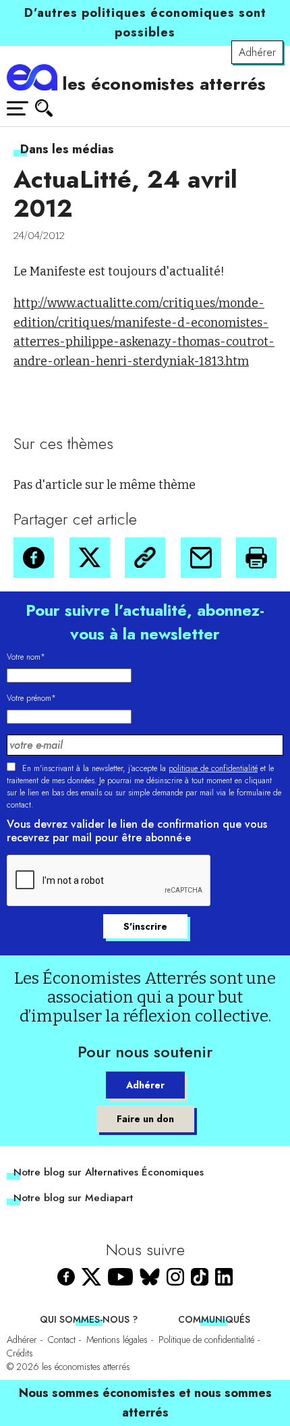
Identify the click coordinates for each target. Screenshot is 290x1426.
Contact (62, 1339)
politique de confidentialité (213, 768)
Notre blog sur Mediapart (73, 1197)
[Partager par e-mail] (201, 557)
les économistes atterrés (164, 84)
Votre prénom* (31, 698)
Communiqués (214, 1319)
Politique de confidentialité (206, 1339)
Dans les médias (67, 149)
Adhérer (257, 52)
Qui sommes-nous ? (89, 1319)
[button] (33, 557)
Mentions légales (117, 1339)
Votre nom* (26, 657)
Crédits (20, 1353)
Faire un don (145, 1119)
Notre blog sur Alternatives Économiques (108, 1172)
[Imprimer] (256, 557)
